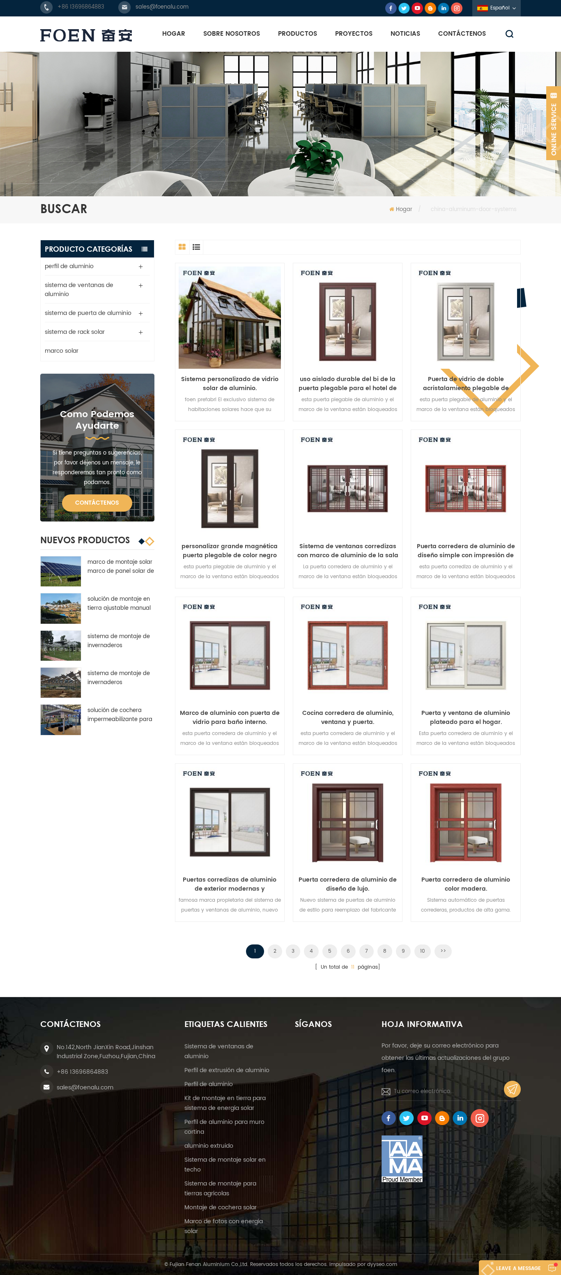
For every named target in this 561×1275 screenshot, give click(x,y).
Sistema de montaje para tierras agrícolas (220, 1188)
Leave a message (518, 1269)
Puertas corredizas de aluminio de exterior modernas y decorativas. (229, 884)
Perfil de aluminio (208, 1084)
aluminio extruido (208, 1146)
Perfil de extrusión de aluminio (226, 1070)
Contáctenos (462, 34)
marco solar (61, 351)
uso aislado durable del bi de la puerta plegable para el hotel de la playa (348, 384)
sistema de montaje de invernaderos (118, 641)
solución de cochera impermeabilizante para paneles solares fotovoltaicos (119, 715)
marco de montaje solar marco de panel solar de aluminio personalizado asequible (120, 567)
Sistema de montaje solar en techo (225, 1164)
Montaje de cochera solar (220, 1207)
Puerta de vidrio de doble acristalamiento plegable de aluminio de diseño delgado (466, 384)
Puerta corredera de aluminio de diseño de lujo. (348, 884)
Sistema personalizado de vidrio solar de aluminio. (229, 384)
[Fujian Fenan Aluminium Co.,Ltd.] (86, 35)
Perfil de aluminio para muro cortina (224, 1127)
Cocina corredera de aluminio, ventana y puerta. (347, 718)
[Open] (553, 123)
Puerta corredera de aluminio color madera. (465, 884)
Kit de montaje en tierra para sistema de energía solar (225, 1103)
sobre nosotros (231, 34)
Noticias (405, 34)
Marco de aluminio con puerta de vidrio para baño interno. (230, 718)
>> (443, 951)
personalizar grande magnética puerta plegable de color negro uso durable (230, 551)
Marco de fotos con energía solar (223, 1226)
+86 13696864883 (80, 7)
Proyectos (353, 34)
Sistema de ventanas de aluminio (218, 1051)
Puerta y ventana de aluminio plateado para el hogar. (465, 718)
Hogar (173, 34)
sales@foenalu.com (162, 7)
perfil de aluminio (69, 266)
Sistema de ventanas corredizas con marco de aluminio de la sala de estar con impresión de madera (347, 551)
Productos (297, 34)
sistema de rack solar (75, 332)
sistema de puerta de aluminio (88, 313)
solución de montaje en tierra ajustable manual (119, 604)
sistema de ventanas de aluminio (79, 289)
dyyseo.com (382, 1264)
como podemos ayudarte (97, 420)
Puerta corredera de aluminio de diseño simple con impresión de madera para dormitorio (466, 551)
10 (422, 951)
